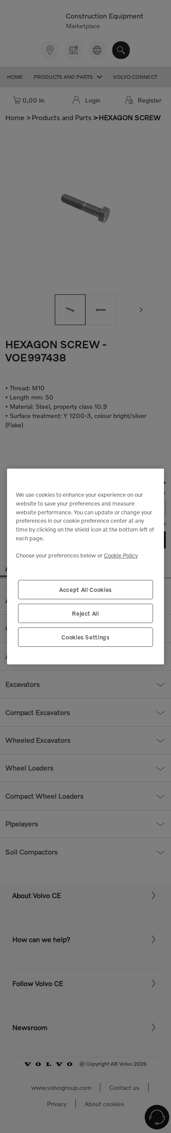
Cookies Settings (85, 637)
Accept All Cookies (85, 589)
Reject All (85, 613)
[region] (85, 566)
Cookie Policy (121, 555)
